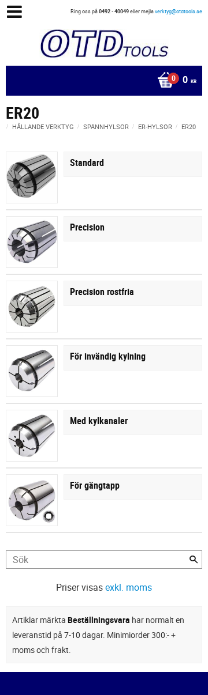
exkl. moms (128, 587)
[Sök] (193, 559)
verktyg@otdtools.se (178, 11)
